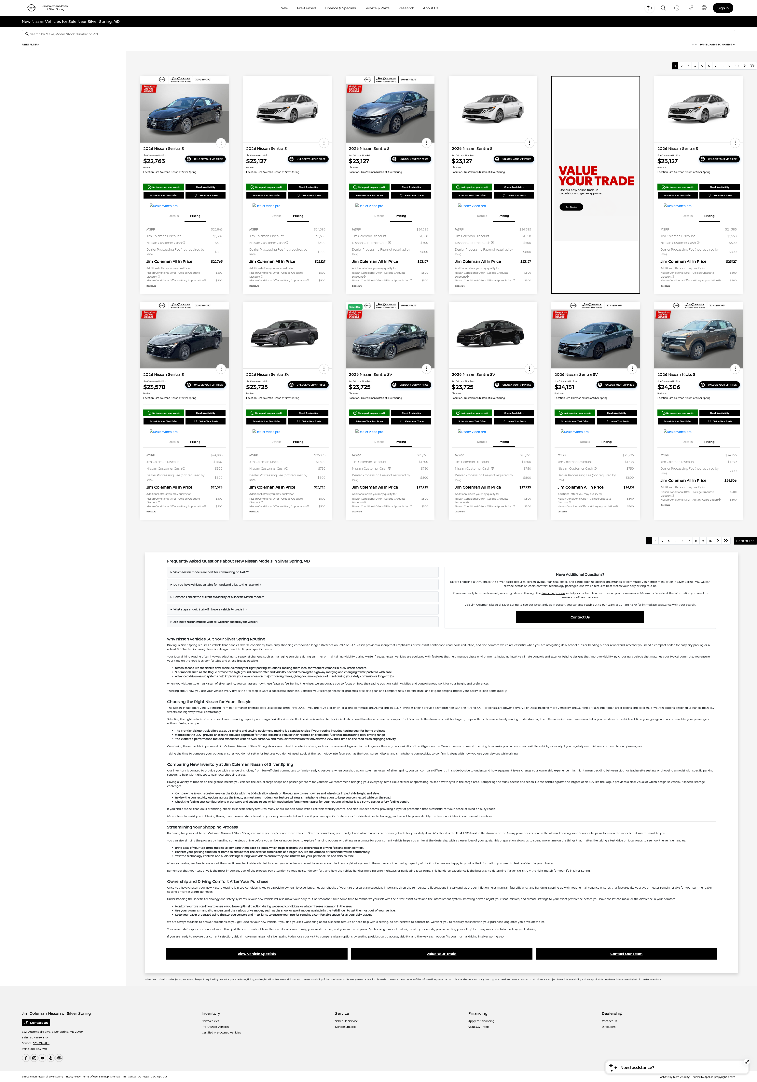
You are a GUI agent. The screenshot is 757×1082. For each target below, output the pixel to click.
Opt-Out (162, 1076)
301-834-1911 (41, 1043)
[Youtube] (42, 1058)
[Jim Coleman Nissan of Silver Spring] (49, 8)
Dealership (612, 1013)
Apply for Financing (481, 1021)
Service (342, 1013)
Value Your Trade (209, 195)
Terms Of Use (90, 1076)
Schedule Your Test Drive (163, 195)
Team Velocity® (682, 1077)
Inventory (211, 1013)
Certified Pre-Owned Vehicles (221, 1032)
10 (737, 66)
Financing (478, 1013)
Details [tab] (174, 216)
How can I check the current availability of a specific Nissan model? (218, 597)
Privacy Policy (72, 1076)
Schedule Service (346, 1021)
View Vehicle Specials (257, 953)
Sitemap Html (118, 1076)
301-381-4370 (39, 1037)
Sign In (723, 8)
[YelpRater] (51, 1058)
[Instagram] (34, 1058)
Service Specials (345, 1027)
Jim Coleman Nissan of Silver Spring (42, 1076)
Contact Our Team (626, 953)
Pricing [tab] (195, 216)
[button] (221, 143)
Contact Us (580, 617)
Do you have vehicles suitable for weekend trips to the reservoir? (217, 584)
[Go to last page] (752, 66)
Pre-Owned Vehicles (215, 1027)
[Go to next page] (744, 66)
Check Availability (205, 187)
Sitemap (104, 1076)
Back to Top (745, 541)
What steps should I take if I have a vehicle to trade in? (210, 609)
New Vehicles (210, 1021)
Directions (608, 1027)
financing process (553, 593)
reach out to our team (599, 604)
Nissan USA (149, 1076)
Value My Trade (478, 1027)
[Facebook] (26, 1058)
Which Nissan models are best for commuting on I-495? (211, 572)
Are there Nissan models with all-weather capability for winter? (215, 622)
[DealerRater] (59, 1058)
